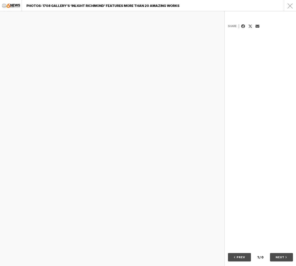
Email (259, 26)
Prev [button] (240, 257)
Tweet (251, 26)
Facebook (244, 26)
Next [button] (280, 257)
